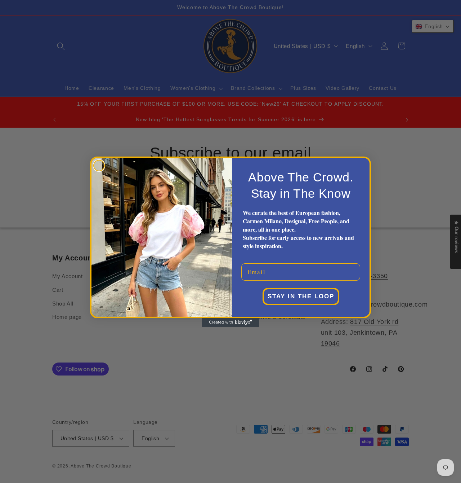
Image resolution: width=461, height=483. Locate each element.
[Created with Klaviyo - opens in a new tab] (230, 322)
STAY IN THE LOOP (301, 296)
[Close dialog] (99, 165)
